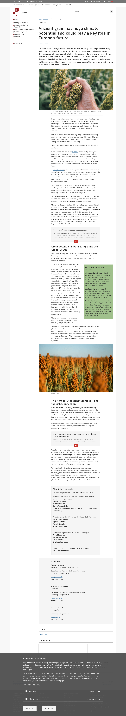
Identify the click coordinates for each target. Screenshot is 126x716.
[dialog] (63, 684)
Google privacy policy (31, 684)
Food (52, 44)
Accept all (49, 708)
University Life (19, 34)
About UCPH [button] (67, 5)
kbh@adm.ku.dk (56, 617)
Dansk (109, 1)
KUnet (104, 1)
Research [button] (31, 5)
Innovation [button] (46, 5)
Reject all (30, 708)
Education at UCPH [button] (19, 5)
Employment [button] (56, 5)
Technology (44, 44)
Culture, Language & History (24, 29)
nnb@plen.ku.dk (56, 577)
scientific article (58, 170)
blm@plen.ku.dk (56, 598)
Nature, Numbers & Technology (21, 26)
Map (86, 1)
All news (45, 19)
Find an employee (94, 1)
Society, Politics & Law (21, 23)
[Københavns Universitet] (16, 12)
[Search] (111, 11)
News (16, 19)
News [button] (38, 5)
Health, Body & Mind (21, 32)
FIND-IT (75, 152)
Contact (17, 37)
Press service (18, 43)
